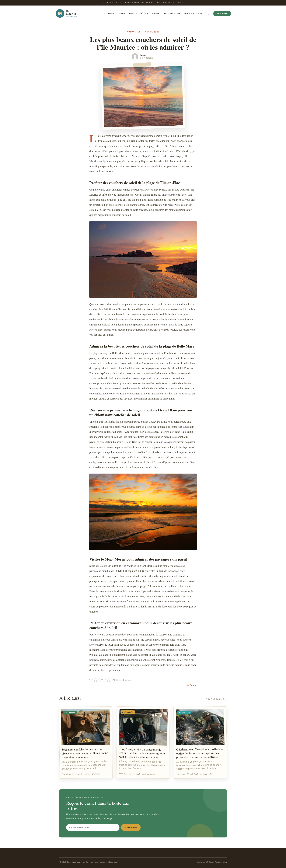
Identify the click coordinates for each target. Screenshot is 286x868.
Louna (143, 55)
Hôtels (144, 14)
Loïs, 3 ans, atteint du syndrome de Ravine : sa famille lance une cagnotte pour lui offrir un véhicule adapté (142, 753)
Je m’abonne (130, 827)
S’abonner (222, 13)
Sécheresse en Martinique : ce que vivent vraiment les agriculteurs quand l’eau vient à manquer (85, 753)
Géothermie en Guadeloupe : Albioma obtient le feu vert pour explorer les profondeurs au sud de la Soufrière (199, 753)
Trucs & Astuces (193, 14)
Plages (155, 14)
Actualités (110, 14)
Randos (133, 14)
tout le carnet (216, 699)
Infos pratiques (172, 14)
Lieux (122, 14)
